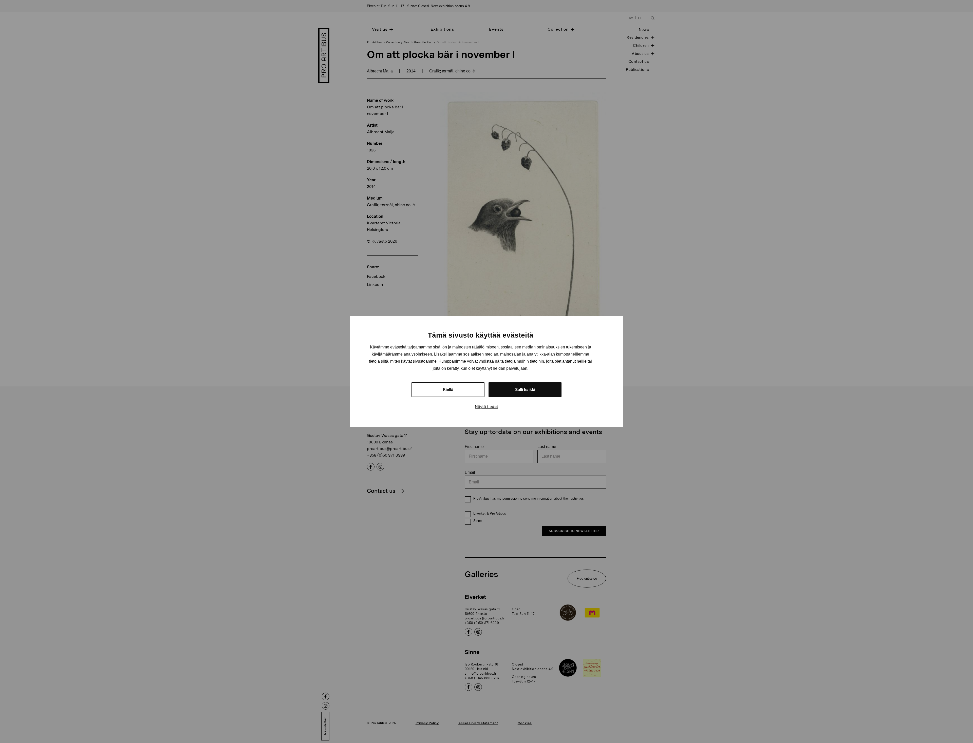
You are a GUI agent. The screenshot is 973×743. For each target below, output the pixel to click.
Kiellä (448, 389)
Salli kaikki (525, 389)
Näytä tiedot (486, 406)
